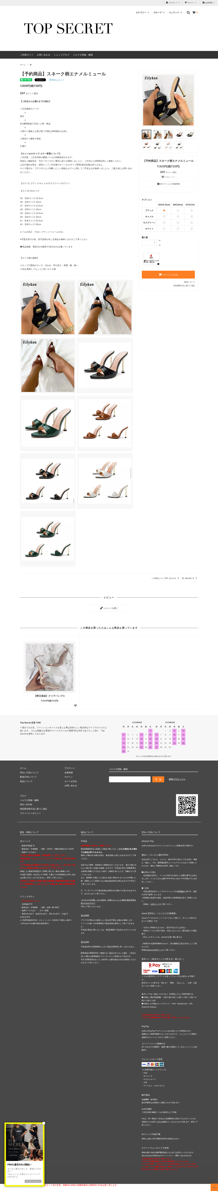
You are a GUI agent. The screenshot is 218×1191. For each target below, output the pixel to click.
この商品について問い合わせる (164, 578)
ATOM (29, 804)
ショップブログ (61, 54)
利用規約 (180, 891)
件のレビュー (57, 80)
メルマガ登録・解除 (83, 54)
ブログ (23, 795)
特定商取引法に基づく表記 (184, 285)
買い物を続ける (188, 578)
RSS (22, 804)
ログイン (191, 2)
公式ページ (155, 904)
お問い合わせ (43, 54)
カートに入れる (170, 274)
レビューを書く (110, 608)
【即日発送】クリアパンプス (49, 695)
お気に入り (169, 177)
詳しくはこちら (34, 1181)
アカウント (173, 2)
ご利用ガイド (26, 54)
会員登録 (209, 2)
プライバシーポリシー (30, 813)
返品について (189, 282)
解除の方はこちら (177, 779)
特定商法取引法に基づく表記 (33, 808)
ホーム (22, 65)
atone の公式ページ (155, 950)
